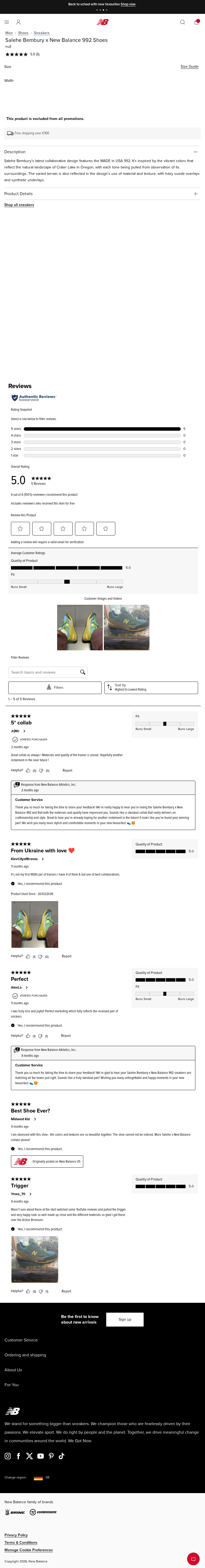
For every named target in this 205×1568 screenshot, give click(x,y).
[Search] (182, 22)
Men (9, 33)
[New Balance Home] (102, 22)
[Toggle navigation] (6, 22)
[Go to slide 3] (104, 10)
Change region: (16, 1478)
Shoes (23, 33)
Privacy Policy (16, 1535)
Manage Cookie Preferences (29, 1550)
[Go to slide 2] (100, 10)
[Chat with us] (193, 1559)
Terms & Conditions (21, 1542)
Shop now (128, 4)
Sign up (125, 1319)
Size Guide (190, 66)
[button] (18, 22)
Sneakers (42, 33)
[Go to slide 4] (107, 10)
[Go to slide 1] (97, 10)
